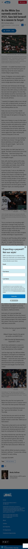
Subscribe (14, 296)
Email (4, 264)
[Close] (26, 247)
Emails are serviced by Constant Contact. (14, 291)
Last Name (6, 278)
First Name (6, 271)
